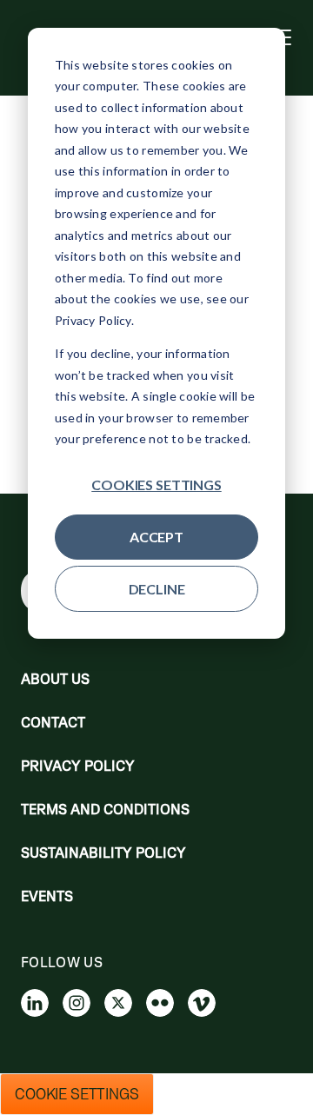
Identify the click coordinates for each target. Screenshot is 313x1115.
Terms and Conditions (105, 809)
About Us (55, 679)
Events (47, 896)
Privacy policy (78, 765)
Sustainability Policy (103, 852)
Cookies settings (156, 484)
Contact (53, 722)
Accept (156, 536)
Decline (157, 589)
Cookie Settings (77, 1094)
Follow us (62, 962)
